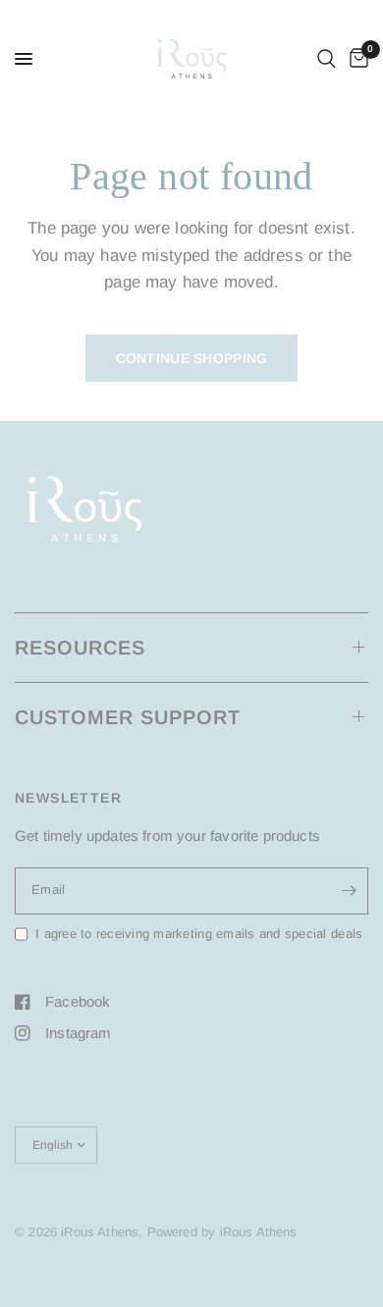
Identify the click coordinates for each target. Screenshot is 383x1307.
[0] (355, 59)
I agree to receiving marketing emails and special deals (198, 933)
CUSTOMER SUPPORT (128, 717)
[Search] (326, 59)
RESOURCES (80, 647)
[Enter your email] (348, 891)
